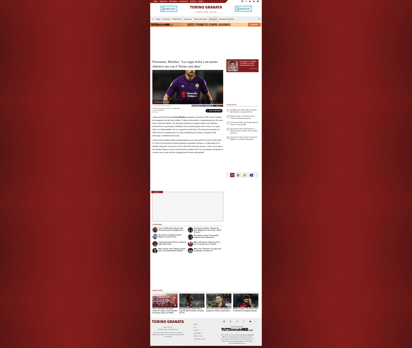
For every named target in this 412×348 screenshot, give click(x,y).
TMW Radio (163, 1)
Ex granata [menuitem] (188, 19)
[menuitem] (152, 19)
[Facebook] (242, 1)
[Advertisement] (242, 262)
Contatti (196, 330)
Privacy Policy (198, 336)
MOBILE (200, 1)
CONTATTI (193, 1)
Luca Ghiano (158, 110)
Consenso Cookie (199, 339)
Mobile (196, 324)
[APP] (232, 175)
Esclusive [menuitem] (166, 19)
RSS (195, 327)
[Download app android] (253, 1)
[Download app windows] (257, 1)
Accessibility (198, 333)
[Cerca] (259, 19)
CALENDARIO (183, 1)
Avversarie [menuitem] (213, 19)
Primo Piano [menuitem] (177, 19)
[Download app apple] (250, 1)
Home (155, 1)
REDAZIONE (173, 1)
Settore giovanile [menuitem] (200, 19)
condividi (207, 105)
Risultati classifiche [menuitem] (226, 19)
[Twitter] (246, 1)
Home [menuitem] (158, 19)
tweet (217, 105)
